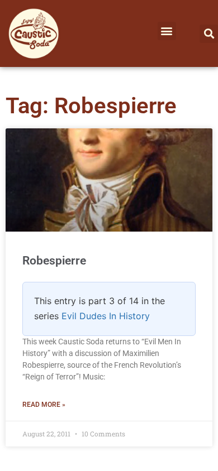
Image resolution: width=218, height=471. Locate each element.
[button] (167, 31)
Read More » (43, 404)
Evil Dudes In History (105, 315)
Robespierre (54, 260)
